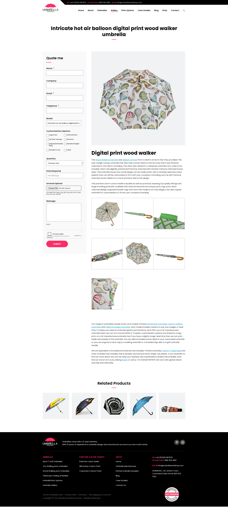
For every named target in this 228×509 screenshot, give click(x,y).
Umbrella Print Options (52, 480)
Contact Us (121, 485)
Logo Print (53, 135)
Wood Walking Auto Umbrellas (56, 471)
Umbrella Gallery (50, 485)
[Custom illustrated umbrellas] (143, 406)
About (91, 11)
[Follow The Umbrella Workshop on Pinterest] (176, 442)
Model (49, 118)
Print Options (127, 11)
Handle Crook (54, 150)
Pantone (70, 139)
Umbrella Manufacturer (126, 466)
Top (6, 503)
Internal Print (72, 135)
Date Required (53, 171)
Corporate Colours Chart (90, 471)
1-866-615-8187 (104, 2)
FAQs (164, 11)
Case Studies (144, 11)
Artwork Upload (54, 183)
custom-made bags (171, 350)
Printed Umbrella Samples (127, 471)
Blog (156, 11)
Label (69, 150)
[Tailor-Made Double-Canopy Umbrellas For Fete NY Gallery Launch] (114, 406)
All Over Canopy (55, 139)
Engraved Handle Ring (56, 145)
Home (81, 11)
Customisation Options (58, 131)
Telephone (52, 106)
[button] (184, 12)
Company (51, 81)
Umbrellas (102, 11)
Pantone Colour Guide (89, 461)
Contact (175, 11)
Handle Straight (73, 144)
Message (50, 201)
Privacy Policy (70, 494)
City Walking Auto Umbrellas (55, 466)
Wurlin (125, 359)
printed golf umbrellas (156, 324)
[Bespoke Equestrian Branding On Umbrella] (85, 406)
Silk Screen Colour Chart (89, 466)
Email (50, 93)
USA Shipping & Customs (100, 494)
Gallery (114, 11)
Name (50, 68)
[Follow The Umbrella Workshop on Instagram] (182, 442)
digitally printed (130, 159)
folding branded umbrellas (117, 327)
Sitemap (82, 494)
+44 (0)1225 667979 (78, 2)
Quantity (51, 159)
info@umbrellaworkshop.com (129, 2)
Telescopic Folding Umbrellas (55, 475)
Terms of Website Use (52, 494)
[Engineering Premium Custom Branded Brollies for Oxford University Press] (56, 406)
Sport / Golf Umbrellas (52, 461)
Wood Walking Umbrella (107, 159)
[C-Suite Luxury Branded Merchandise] (172, 406)
